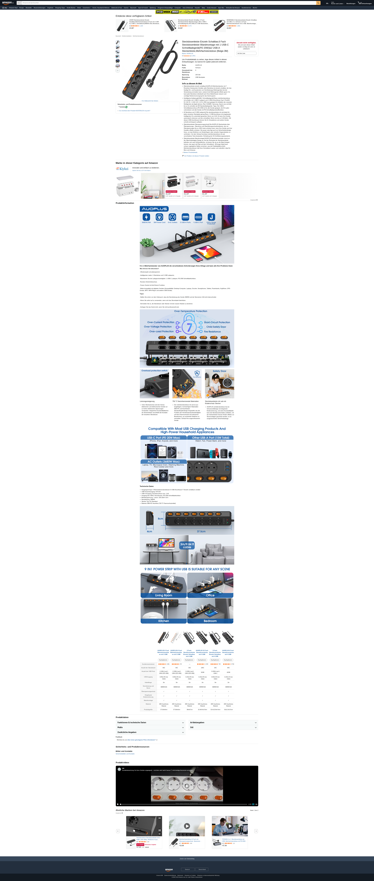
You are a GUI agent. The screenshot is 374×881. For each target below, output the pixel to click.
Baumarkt (133, 7)
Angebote (50, 7)
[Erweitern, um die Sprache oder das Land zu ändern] (193, 869)
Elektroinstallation (127, 36)
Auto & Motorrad (188, 7)
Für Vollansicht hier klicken (150, 101)
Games (126, 7)
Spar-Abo (221, 7)
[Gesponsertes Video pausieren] (159, 830)
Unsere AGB (159, 875)
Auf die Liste (241, 53)
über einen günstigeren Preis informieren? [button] (141, 740)
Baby (203, 7)
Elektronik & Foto (116, 7)
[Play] (117, 804)
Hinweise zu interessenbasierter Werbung (208, 875)
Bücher (255, 7)
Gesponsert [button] (253, 200)
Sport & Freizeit (143, 7)
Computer (178, 7)
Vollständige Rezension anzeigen (182, 770)
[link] (145, 28)
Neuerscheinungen (39, 7)
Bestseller (29, 7)
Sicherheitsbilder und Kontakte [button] (125, 754)
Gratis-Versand (211, 7)
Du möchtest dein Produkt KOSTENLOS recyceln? (134, 110)
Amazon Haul (13, 7)
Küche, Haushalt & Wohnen (101, 7)
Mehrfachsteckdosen (138, 36)
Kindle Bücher (71, 7)
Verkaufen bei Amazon (233, 7)
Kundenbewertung (128, 770)
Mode (79, 7)
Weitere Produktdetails (190, 152)
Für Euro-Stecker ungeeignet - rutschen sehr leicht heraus (152, 770)
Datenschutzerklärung (170, 875)
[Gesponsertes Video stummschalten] (159, 834)
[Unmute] (256, 804)
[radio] (118, 42)
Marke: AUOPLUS (187, 53)
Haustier (197, 7)
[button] (4, 8)
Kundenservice (246, 7)
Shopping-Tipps (60, 7)
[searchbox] (169, 3)
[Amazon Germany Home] (169, 870)
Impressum (180, 875)
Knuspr (21, 7)
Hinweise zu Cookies (190, 875)
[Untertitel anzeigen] (159, 818)
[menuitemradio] (253, 804)
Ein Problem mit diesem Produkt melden (196, 156)
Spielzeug (153, 7)
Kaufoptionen (163, 660)
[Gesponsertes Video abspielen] (187, 826)
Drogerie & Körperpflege (165, 7)
